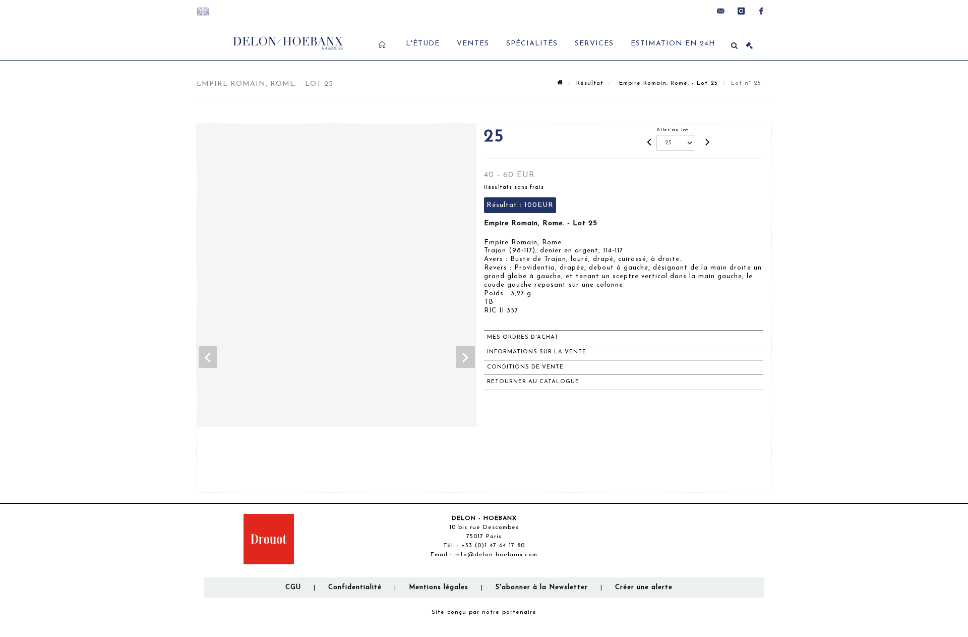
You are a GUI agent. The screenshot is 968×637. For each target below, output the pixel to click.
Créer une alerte (644, 587)
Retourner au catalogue (533, 382)
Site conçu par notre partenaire (484, 612)
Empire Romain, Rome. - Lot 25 (667, 83)
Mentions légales (438, 587)
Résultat (589, 83)
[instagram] (741, 11)
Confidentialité (355, 587)
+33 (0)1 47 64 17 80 (493, 546)
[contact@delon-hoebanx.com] (721, 11)
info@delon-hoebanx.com (495, 555)
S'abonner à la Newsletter (542, 587)
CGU (293, 587)
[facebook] (761, 11)
